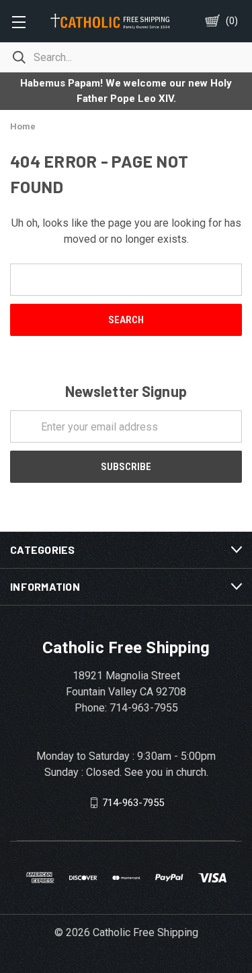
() (232, 20)
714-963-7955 (133, 803)
